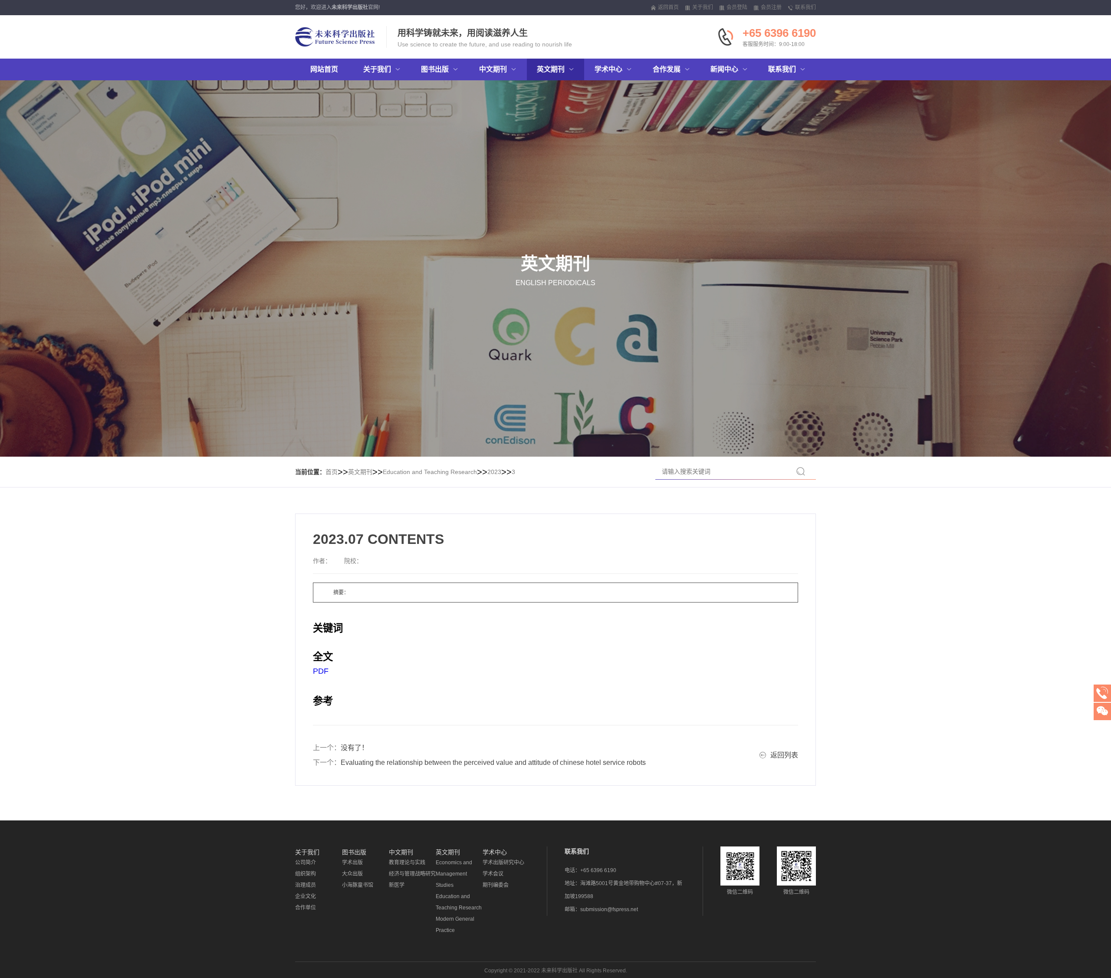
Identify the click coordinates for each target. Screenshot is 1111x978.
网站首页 (324, 69)
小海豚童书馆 (357, 885)
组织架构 (305, 874)
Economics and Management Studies (454, 873)
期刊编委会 (496, 885)
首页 (331, 471)
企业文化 (305, 896)
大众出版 (352, 874)
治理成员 (305, 885)
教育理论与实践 (407, 862)
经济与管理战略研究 (412, 874)
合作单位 (305, 908)
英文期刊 (360, 471)
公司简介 (305, 862)
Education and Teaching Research (430, 471)
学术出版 (352, 862)
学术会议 (493, 874)
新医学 (396, 885)
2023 (494, 471)
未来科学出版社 (350, 7)
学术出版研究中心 (503, 862)
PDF (321, 671)
